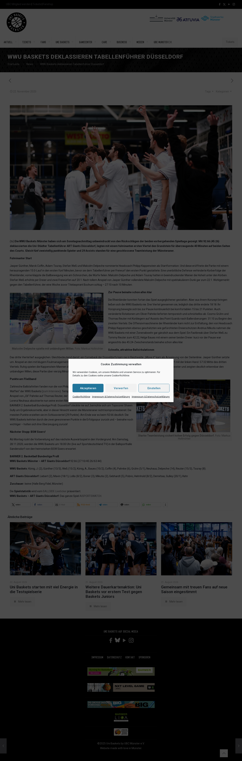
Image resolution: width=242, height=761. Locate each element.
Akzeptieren (88, 388)
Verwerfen (121, 388)
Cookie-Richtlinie (81, 396)
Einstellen (154, 388)
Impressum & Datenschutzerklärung (111, 396)
